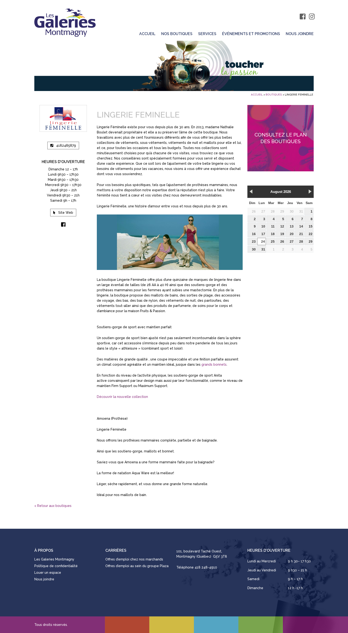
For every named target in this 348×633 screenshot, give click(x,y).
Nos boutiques (176, 34)
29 (282, 211)
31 (301, 211)
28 (273, 211)
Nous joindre (300, 34)
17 (263, 234)
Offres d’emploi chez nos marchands (134, 559)
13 (292, 226)
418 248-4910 (206, 567)
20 (292, 234)
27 (263, 211)
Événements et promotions (251, 34)
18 (273, 234)
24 (263, 241)
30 (292, 211)
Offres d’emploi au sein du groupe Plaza (137, 566)
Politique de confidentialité (56, 566)
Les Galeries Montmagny (54, 559)
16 (254, 234)
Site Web (65, 212)
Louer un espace (47, 572)
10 (263, 226)
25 (273, 241)
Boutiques (274, 94)
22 (310, 234)
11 (273, 226)
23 (254, 241)
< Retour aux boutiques (52, 506)
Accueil (147, 34)
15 (310, 226)
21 (301, 234)
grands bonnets (214, 364)
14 (301, 226)
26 (254, 211)
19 (282, 234)
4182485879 (66, 145)
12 (282, 226)
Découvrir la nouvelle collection (122, 397)
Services (207, 34)
